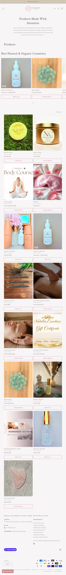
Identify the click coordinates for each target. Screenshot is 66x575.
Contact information (57, 571)
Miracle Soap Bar (36, 90)
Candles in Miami (37, 152)
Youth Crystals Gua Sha (9, 498)
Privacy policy (42, 569)
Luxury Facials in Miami (9, 350)
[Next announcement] (63, 2)
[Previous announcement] (3, 2)
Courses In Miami (8, 202)
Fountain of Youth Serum (7, 90)
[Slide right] (36, 103)
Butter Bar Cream (8, 152)
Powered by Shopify (26, 569)
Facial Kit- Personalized (9, 251)
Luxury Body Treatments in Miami (41, 300)
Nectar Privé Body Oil (38, 399)
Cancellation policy (47, 571)
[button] (3, 8)
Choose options (46, 96)
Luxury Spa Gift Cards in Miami (40, 350)
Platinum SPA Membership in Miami (12, 449)
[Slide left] (29, 103)
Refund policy (35, 569)
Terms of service (50, 569)
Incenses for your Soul (9, 300)
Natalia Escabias (18, 569)
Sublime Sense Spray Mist (39, 449)
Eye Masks (35, 202)
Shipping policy (58, 569)
